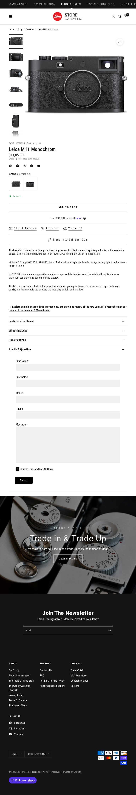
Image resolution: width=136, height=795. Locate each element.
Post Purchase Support (52, 685)
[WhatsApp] (32, 166)
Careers (75, 685)
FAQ (42, 675)
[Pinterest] (26, 166)
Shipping (13, 159)
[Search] (120, 16)
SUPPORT (45, 663)
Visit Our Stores (79, 675)
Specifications (17, 340)
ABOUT (13, 663)
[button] (68, 559)
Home (11, 29)
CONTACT (76, 663)
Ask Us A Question (20, 349)
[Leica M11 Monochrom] (16, 184)
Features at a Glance (21, 321)
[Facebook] (11, 166)
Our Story (14, 670)
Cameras (30, 29)
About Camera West (20, 675)
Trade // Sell (77, 670)
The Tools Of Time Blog (21, 680)
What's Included (18, 330)
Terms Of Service (18, 700)
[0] (125, 16)
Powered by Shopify (71, 772)
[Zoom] (119, 41)
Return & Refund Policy (52, 680)
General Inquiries (80, 680)
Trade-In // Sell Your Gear (70, 239)
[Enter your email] (109, 630)
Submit (23, 480)
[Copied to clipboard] (39, 166)
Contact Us (46, 670)
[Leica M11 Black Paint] (30, 184)
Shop (20, 29)
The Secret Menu (18, 705)
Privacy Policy (16, 695)
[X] (18, 166)
